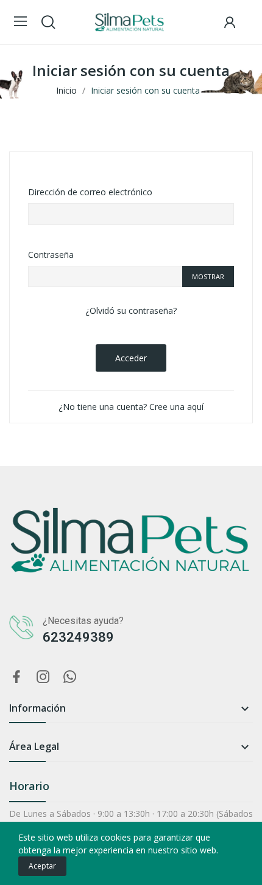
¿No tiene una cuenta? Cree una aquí (131, 406)
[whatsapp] (70, 677)
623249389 (78, 637)
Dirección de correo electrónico (90, 192)
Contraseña (51, 254)
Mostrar (208, 276)
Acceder (131, 358)
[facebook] (16, 677)
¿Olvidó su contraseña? (131, 310)
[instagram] (43, 677)
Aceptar (42, 866)
